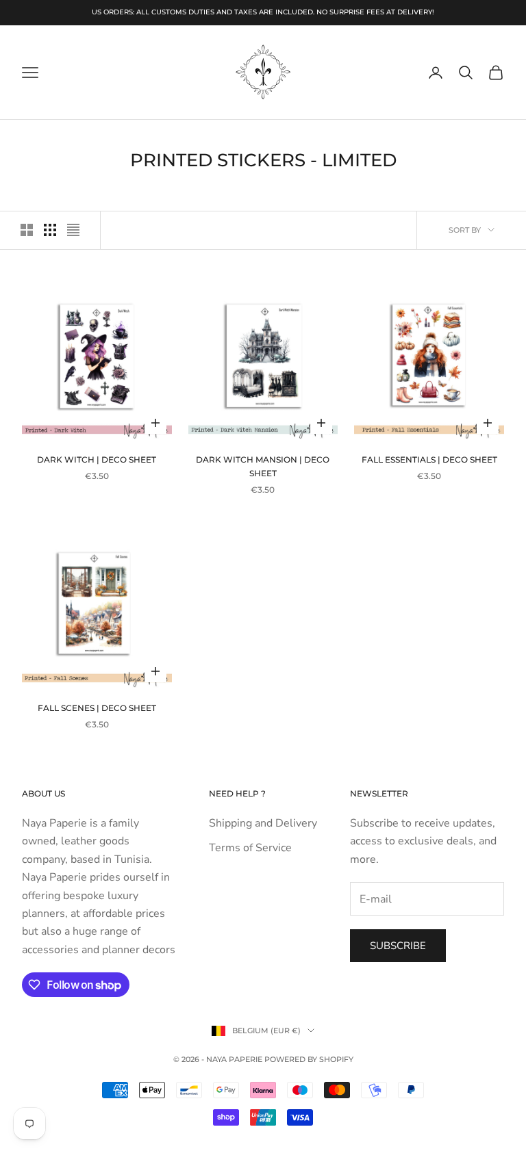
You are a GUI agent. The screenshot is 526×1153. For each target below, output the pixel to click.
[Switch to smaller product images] (50, 229)
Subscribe (398, 946)
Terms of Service (250, 847)
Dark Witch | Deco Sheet (96, 459)
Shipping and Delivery (263, 823)
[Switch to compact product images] (73, 229)
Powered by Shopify (308, 1059)
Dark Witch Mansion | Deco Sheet (262, 466)
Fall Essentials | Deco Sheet (429, 459)
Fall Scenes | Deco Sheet (97, 708)
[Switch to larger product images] (27, 229)
